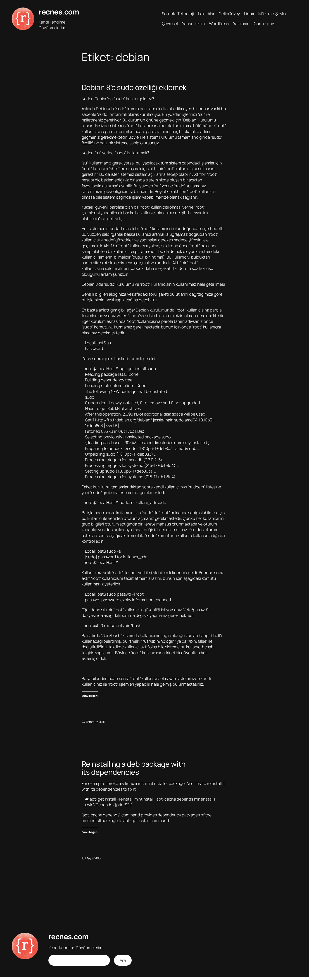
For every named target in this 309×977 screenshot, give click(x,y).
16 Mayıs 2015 (91, 858)
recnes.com (59, 12)
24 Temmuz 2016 (93, 722)
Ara (123, 960)
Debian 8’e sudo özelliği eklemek (134, 87)
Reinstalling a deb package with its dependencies (133, 768)
